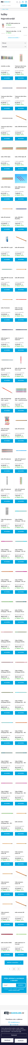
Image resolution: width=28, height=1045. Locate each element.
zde (20, 1031)
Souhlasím (21, 1040)
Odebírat (20, 985)
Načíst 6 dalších (13, 962)
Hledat (24, 5)
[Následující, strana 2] (14, 969)
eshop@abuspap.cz (15, 1022)
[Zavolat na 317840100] (17, 2)
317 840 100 (15, 1025)
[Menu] (26, 2)
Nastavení (14, 1035)
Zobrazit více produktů (13, 37)
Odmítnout (7, 1040)
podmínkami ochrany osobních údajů (16, 989)
